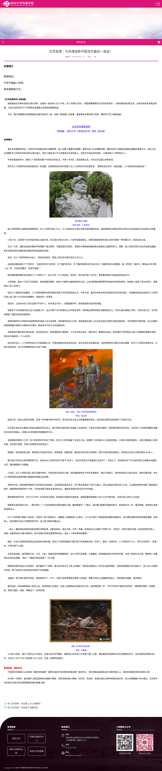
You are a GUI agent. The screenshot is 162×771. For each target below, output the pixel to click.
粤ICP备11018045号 (41, 768)
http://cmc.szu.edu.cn (74, 755)
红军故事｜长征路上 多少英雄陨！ (23, 703)
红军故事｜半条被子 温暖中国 (21, 708)
